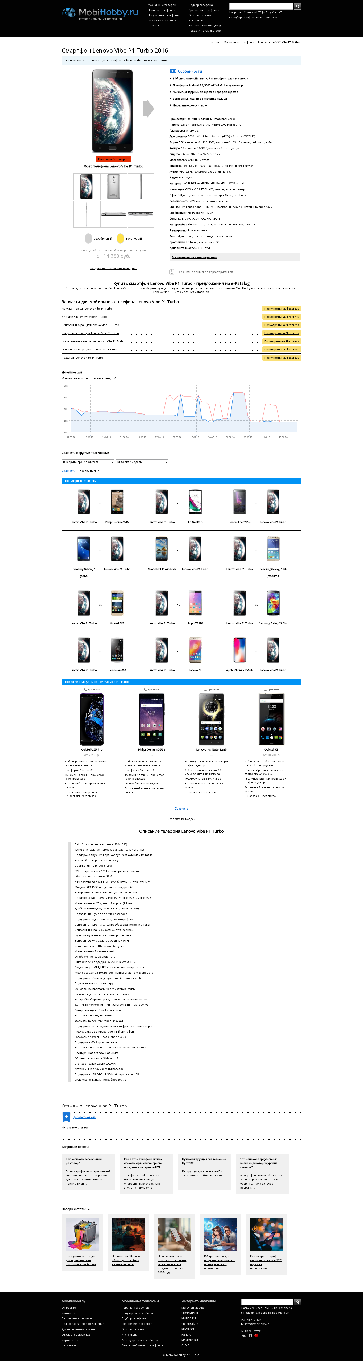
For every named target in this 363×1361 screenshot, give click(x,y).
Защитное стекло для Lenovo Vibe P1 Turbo (90, 333)
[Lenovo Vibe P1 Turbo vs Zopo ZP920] (179, 594)
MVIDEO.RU (189, 1318)
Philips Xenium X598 (151, 749)
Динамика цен (72, 372)
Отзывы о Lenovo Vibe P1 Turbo (94, 1106)
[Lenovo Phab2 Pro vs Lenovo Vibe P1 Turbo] (256, 493)
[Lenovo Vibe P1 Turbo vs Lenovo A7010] (101, 641)
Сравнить (68, 471)
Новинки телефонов (161, 10)
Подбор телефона (201, 5)
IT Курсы (153, 25)
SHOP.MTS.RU (190, 1313)
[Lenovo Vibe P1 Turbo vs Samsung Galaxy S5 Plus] (256, 594)
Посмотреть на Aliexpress (281, 308)
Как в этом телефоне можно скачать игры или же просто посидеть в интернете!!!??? (143, 1163)
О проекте (69, 1307)
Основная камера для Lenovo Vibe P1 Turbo (90, 349)
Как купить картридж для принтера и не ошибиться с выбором (81, 1260)
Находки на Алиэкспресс (205, 31)
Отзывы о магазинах (162, 20)
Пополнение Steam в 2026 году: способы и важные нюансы (126, 1260)
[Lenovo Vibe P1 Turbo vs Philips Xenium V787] (101, 493)
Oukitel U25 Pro (92, 749)
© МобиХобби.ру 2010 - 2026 (181, 1355)
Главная (214, 42)
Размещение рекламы (77, 1318)
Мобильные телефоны (163, 5)
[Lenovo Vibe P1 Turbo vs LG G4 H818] (179, 493)
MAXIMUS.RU (190, 1340)
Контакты (68, 1313)
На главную (69, 1345)
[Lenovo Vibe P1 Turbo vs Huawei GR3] (101, 594)
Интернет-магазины (199, 1301)
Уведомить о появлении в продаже (113, 268)
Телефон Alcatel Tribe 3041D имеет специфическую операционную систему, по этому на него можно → (142, 1181)
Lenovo (263, 42)
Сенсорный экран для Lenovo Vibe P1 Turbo (90, 325)
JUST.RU (186, 1334)
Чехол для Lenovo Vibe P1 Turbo (83, 357)
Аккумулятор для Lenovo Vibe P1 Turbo (87, 308)
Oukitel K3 (271, 749)
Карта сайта (70, 1340)
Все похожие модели (181, 819)
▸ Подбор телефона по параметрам (253, 17)
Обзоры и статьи (200, 15)
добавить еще (89, 471)
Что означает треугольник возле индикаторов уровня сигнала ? (258, 1163)
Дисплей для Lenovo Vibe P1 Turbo (84, 317)
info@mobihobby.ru (258, 1324)
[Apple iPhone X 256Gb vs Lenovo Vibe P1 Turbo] (256, 641)
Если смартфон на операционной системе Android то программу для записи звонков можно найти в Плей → (88, 1177)
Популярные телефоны (163, 15)
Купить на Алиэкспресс (113, 159)
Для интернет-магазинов (79, 1329)
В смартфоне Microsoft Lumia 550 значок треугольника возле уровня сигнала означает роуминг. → (261, 1181)
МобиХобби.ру (73, 1301)
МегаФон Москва (193, 1307)
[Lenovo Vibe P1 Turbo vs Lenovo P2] (179, 641)
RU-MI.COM (189, 1329)
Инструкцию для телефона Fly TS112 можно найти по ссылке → (203, 1173)
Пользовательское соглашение (83, 1324)
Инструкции (197, 20)
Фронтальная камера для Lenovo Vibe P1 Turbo (93, 341)
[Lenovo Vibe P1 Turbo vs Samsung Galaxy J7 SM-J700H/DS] (256, 540)
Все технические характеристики (194, 257)
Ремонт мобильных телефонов (142, 1345)
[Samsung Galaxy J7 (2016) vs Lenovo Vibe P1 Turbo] (101, 540)
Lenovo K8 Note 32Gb (211, 749)
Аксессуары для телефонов (140, 1340)
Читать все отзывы (75, 1127)
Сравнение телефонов (204, 10)
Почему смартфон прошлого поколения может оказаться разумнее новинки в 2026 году (172, 1264)
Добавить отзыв (84, 1117)
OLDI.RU (187, 1345)
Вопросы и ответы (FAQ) (205, 25)
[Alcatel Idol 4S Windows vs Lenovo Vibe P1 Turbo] (179, 540)
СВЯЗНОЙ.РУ (190, 1324)
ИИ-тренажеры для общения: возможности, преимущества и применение (220, 1262)
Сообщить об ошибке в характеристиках (205, 272)
